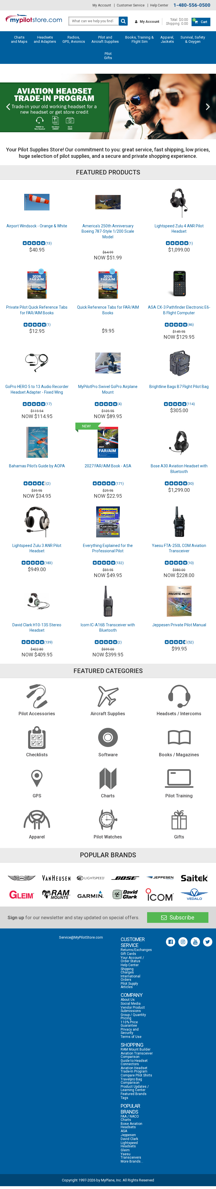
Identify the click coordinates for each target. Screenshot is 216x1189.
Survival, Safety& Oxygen (193, 39)
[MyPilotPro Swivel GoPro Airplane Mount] (108, 362)
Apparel (37, 837)
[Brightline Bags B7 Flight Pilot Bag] (179, 362)
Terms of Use (131, 1036)
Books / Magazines (179, 754)
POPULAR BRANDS (130, 1109)
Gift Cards (128, 953)
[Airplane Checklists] (37, 737)
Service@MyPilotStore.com (81, 937)
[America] (108, 202)
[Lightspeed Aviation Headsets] (91, 878)
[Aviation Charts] (108, 778)
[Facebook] (170, 941)
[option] (108, 106)
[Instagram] (183, 941)
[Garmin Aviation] (91, 894)
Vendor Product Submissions (133, 1009)
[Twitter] (207, 941)
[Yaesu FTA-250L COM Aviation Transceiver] (179, 521)
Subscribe (181, 917)
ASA (124, 1131)
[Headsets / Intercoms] (179, 696)
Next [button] (208, 106)
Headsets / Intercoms (179, 713)
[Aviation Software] (108, 737)
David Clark (129, 1139)
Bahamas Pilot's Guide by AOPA (37, 466)
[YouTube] (195, 941)
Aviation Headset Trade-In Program (134, 1069)
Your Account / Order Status (132, 959)
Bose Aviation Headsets (131, 1125)
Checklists (37, 754)
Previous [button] (8, 106)
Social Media (131, 1003)
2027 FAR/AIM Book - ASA (108, 466)
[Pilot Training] (179, 778)
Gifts (179, 837)
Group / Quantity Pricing (133, 1016)
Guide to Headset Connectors (134, 1062)
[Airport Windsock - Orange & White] (37, 202)
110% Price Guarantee (129, 1023)
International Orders (130, 978)
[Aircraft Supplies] (108, 696)
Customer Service (131, 5)
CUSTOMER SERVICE (133, 942)
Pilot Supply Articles (129, 985)
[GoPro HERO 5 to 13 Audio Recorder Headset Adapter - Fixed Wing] (37, 362)
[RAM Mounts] (56, 894)
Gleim (125, 1150)
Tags (124, 1098)
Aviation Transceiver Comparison (137, 1055)
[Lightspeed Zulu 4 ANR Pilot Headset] (179, 202)
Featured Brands (134, 1094)
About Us (128, 999)
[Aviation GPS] (37, 778)
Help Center (159, 5)
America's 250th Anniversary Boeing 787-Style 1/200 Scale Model (108, 231)
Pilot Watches (108, 837)
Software (108, 754)
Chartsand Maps (19, 39)
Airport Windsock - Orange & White (36, 226)
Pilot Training (179, 795)
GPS (37, 795)
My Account (102, 5)
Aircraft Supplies (108, 713)
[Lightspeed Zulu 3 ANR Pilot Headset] (37, 521)
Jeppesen (128, 1135)
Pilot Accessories (37, 713)
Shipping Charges (127, 970)
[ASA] (22, 878)
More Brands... (132, 1161)
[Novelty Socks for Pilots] (108, 106)
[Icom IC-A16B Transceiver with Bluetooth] (108, 601)
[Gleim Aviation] (22, 894)
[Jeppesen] (160, 878)
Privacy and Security (130, 1031)
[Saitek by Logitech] (194, 878)
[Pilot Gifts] (179, 819)
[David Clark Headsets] (125, 894)
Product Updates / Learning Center (135, 1088)
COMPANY (131, 995)
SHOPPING (132, 1045)
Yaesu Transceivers (131, 1155)
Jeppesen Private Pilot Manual (179, 625)
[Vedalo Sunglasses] (194, 894)
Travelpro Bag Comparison (131, 1081)
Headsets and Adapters (45, 39)
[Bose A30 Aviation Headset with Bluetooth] (179, 442)
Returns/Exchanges (136, 950)
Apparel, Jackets (167, 39)
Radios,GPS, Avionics (73, 39)
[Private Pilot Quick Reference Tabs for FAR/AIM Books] (37, 283)
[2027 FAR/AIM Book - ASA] (108, 442)
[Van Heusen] (56, 878)
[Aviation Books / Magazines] (179, 737)
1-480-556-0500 (192, 5)
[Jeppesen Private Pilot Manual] (179, 601)
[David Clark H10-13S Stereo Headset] (37, 601)
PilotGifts (108, 55)
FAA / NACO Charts (130, 1118)
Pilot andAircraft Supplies (105, 39)
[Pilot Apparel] (37, 819)
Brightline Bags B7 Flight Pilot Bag (179, 386)
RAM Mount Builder (135, 1049)
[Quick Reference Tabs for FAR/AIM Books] (108, 283)
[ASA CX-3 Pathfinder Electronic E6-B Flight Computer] (179, 283)
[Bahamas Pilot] (37, 442)
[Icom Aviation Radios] (160, 894)
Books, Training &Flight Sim (139, 39)
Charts (108, 795)
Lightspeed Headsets (129, 1144)
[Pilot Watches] (108, 819)
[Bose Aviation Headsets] (125, 878)
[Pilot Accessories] (37, 696)
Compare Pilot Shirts (136, 1075)
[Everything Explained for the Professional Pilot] (108, 521)
